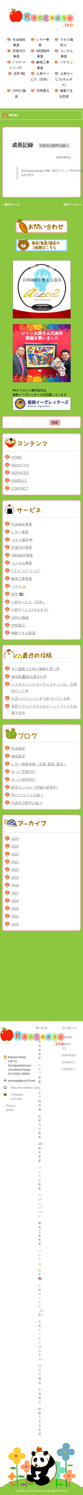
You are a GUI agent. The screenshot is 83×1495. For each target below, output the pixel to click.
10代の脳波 (20, 617)
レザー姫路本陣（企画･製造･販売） (39, 764)
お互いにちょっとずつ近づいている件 (40, 698)
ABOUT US (20, 465)
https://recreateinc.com (25, 1087)
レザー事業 (20, 532)
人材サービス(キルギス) (64, 79)
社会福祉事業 (21, 524)
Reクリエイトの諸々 (27, 795)
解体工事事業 (21, 579)
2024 (15, 839)
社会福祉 (18, 748)
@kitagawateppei (32, 170)
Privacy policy (10, 1108)
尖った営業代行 (23, 772)
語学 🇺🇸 (19, 73)
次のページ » (72, 204)
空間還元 (42, 90)
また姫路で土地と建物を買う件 (35, 669)
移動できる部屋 (23, 633)
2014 (15, 916)
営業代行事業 (21, 547)
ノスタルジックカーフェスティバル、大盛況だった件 (44, 687)
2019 (15, 877)
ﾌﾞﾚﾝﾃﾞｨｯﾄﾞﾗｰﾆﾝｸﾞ (26, 571)
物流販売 (18, 756)
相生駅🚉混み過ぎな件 (29, 677)
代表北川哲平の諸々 (54, 145)
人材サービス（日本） (28, 602)
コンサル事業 (21, 563)
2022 (15, 854)
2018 (15, 885)
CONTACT (19, 488)
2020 (15, 870)
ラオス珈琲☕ (22, 540)
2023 (15, 846)
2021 (15, 862)
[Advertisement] (41, 977)
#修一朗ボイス (55, 170)
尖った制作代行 (23, 779)
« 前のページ (11, 204)
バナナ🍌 (67, 62)
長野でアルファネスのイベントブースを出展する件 (44, 709)
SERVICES (20, 473)
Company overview (17, 1096)
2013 (15, 924)
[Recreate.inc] (41, 28)
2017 (15, 893)
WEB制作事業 (22, 555)
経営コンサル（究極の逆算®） (35, 787)
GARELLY (19, 481)
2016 (15, 901)
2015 (15, 908)
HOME (16, 457)
